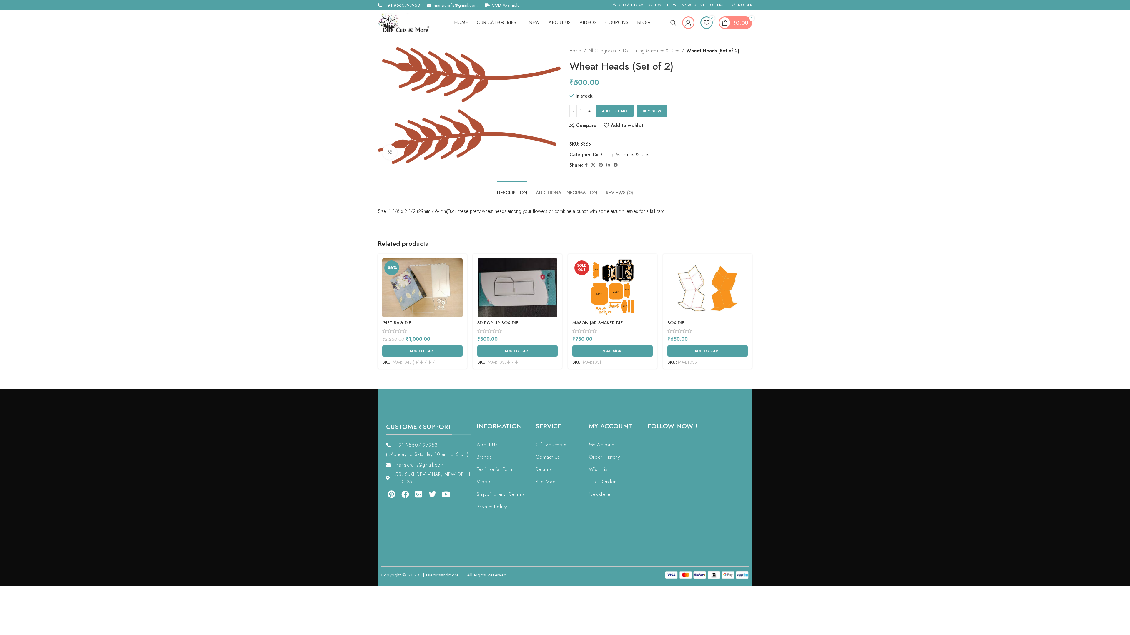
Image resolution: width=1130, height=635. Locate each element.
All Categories (602, 50)
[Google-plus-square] (418, 494)
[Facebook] (405, 494)
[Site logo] (406, 22)
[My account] (688, 23)
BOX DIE (675, 323)
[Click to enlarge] (389, 152)
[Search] (673, 23)
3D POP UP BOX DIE (498, 323)
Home (575, 50)
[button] (17, 618)
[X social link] (593, 165)
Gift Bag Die (396, 323)
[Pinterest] (391, 494)
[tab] (512, 190)
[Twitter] (432, 494)
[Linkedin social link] (608, 165)
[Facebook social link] (586, 165)
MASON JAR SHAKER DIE (597, 323)
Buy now (652, 111)
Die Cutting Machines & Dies (651, 50)
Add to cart (615, 111)
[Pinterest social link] (601, 165)
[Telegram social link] (615, 165)
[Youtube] (446, 494)
